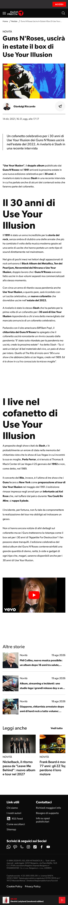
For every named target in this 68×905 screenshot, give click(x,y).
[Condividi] (60, 106)
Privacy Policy (33, 886)
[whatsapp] (9, 847)
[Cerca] (63, 13)
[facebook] (42, 847)
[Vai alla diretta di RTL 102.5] (62, 900)
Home (5, 21)
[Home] (15, 13)
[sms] (15, 847)
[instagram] (28, 847)
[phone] (22, 847)
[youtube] (48, 847)
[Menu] (4, 13)
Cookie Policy (14, 886)
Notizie (14, 21)
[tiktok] (35, 847)
